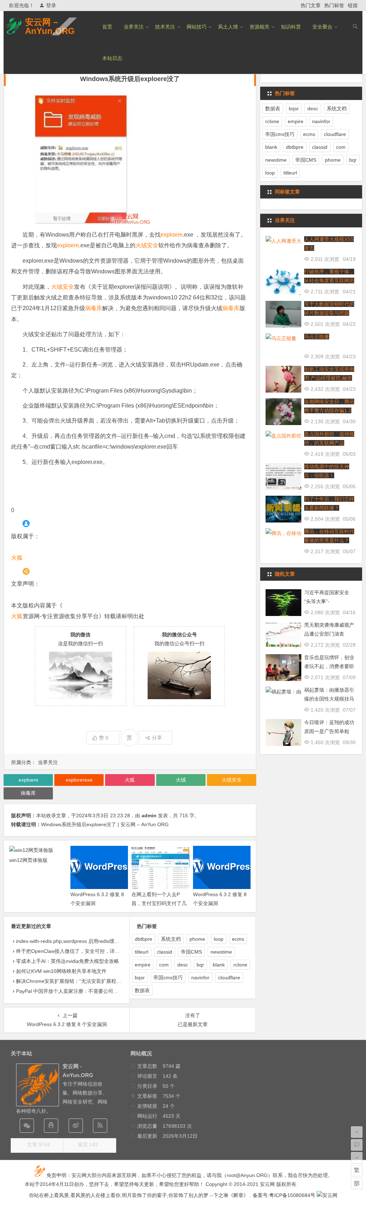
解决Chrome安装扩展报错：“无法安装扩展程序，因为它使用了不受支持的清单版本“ (109, 981)
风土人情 (228, 27)
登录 (51, 5)
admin (149, 815)
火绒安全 (146, 245)
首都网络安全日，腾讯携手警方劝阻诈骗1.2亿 (329, 410)
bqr (200, 965)
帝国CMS (191, 952)
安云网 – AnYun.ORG (50, 26)
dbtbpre (143, 939)
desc (182, 965)
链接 (353, 5)
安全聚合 (322, 27)
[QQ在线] (51, 1125)
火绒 (181, 780)
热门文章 (311, 5)
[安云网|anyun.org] (327, 1195)
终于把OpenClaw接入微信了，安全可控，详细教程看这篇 (80, 951)
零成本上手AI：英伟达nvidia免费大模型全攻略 (67, 961)
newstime (221, 952)
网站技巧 (197, 27)
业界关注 (134, 27)
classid (164, 952)
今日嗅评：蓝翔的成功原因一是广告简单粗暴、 (329, 731)
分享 (157, 738)
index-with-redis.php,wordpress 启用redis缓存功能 (72, 941)
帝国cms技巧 (168, 977)
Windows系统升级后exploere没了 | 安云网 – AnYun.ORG (105, 824)
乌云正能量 (316, 336)
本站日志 (112, 58)
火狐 (17, 558)
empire (142, 965)
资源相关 (259, 27)
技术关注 (165, 27)
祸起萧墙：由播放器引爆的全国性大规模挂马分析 (329, 699)
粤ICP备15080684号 (292, 1195)
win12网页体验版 (28, 860)
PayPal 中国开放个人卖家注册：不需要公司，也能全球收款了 (84, 991)
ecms (238, 939)
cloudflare (229, 977)
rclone (240, 965)
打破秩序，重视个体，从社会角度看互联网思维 (329, 280)
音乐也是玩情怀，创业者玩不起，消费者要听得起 (329, 666)
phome (197, 939)
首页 (107, 27)
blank (219, 965)
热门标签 (334, 5)
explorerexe (79, 780)
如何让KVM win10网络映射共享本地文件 (61, 971)
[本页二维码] (356, 1183)
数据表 (142, 990)
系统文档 (171, 939)
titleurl (141, 952)
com (164, 965)
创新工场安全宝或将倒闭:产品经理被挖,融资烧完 (329, 378)
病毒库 (93, 308)
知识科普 (291, 27)
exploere (171, 235)
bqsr (140, 977)
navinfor (200, 977)
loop (218, 939)
